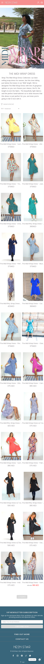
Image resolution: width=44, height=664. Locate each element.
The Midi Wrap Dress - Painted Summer (33, 463)
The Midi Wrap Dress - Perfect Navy (11, 264)
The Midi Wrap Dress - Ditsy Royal (11, 383)
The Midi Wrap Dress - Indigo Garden (11, 582)
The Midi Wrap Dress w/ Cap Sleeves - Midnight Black (11, 503)
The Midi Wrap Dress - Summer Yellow (11, 144)
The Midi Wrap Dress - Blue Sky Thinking (33, 264)
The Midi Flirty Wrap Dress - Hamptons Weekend (11, 423)
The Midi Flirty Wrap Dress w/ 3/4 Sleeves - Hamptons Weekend (11, 303)
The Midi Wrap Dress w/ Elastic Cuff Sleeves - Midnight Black (11, 543)
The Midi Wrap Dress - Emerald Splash (11, 224)
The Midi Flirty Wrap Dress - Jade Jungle (33, 224)
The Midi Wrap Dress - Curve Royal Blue (33, 303)
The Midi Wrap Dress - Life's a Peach (33, 144)
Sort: (2, 108)
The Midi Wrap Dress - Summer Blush (33, 582)
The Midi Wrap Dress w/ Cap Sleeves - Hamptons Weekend (33, 423)
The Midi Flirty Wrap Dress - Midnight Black (33, 503)
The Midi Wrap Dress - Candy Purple (33, 383)
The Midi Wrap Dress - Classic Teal (33, 343)
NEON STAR (11, 3)
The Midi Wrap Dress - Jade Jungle (33, 184)
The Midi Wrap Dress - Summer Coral (11, 463)
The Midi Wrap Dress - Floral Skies (11, 343)
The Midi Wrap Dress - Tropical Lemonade (11, 184)
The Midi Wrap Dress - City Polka (33, 543)
